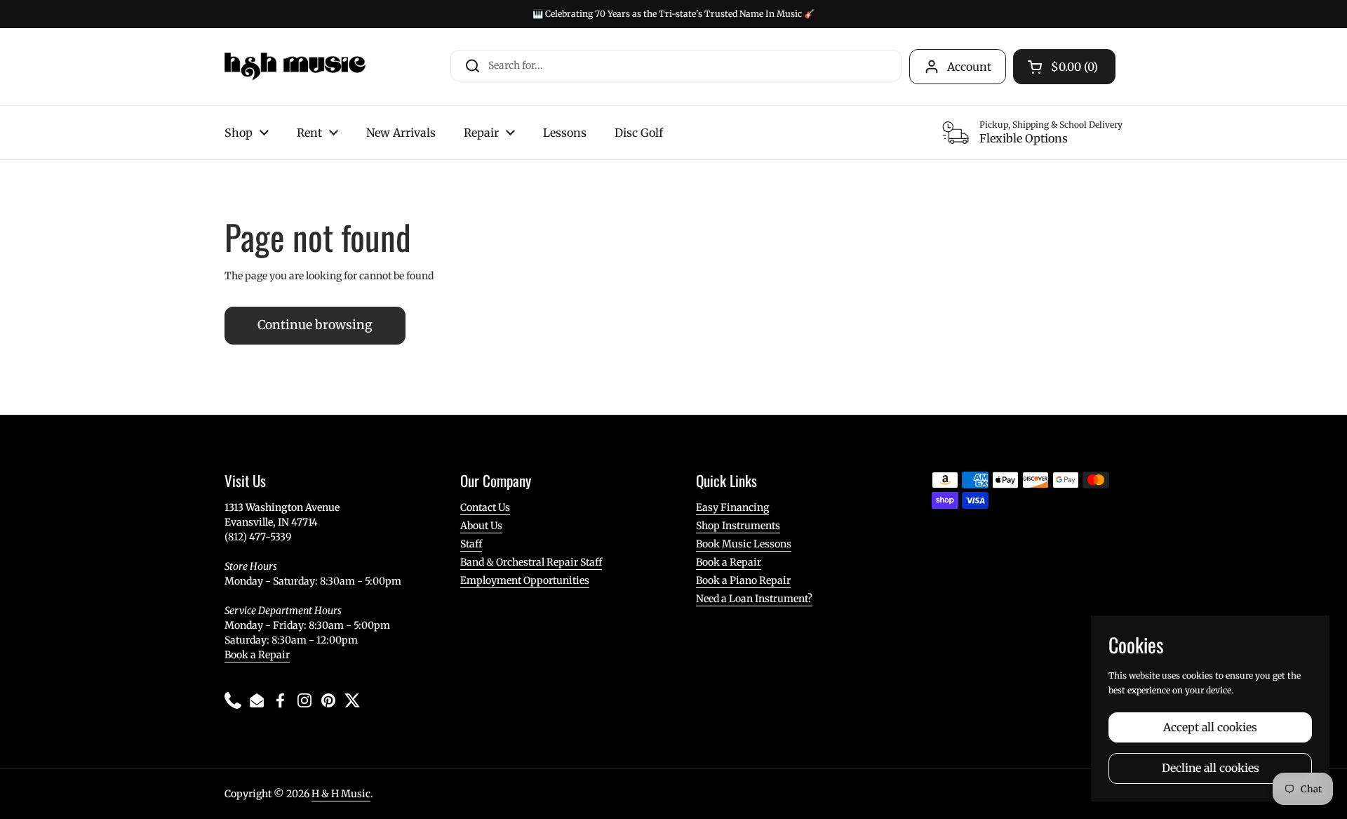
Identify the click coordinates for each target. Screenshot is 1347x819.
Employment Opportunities (524, 580)
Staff (471, 544)
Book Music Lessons (743, 544)
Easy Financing (732, 507)
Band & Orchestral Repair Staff (531, 562)
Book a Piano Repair (743, 580)
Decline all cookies (1210, 768)
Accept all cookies (1210, 727)
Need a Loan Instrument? (754, 598)
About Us (481, 525)
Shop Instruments (738, 525)
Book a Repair (257, 654)
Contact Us (485, 507)
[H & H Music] (295, 67)
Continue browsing (315, 325)
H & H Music (340, 793)
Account (969, 67)
